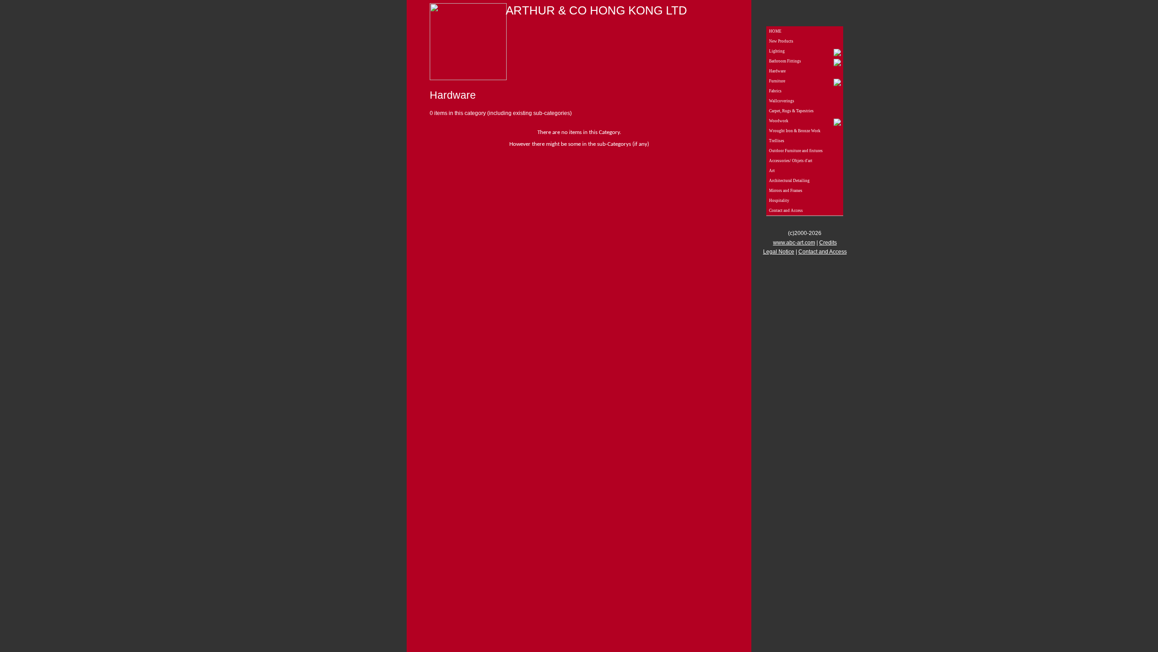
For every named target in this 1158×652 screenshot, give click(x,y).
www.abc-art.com (794, 242)
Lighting (777, 51)
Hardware (777, 71)
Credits (828, 242)
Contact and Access (786, 210)
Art (772, 170)
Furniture (777, 81)
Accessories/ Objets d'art (790, 160)
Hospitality (779, 200)
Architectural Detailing (789, 180)
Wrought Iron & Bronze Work (795, 131)
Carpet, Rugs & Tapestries (791, 111)
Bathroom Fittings (785, 61)
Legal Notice (778, 251)
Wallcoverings (781, 101)
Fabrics (775, 91)
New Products (781, 41)
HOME (775, 31)
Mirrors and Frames (785, 190)
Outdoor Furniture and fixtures (796, 151)
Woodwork (778, 121)
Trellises (776, 141)
